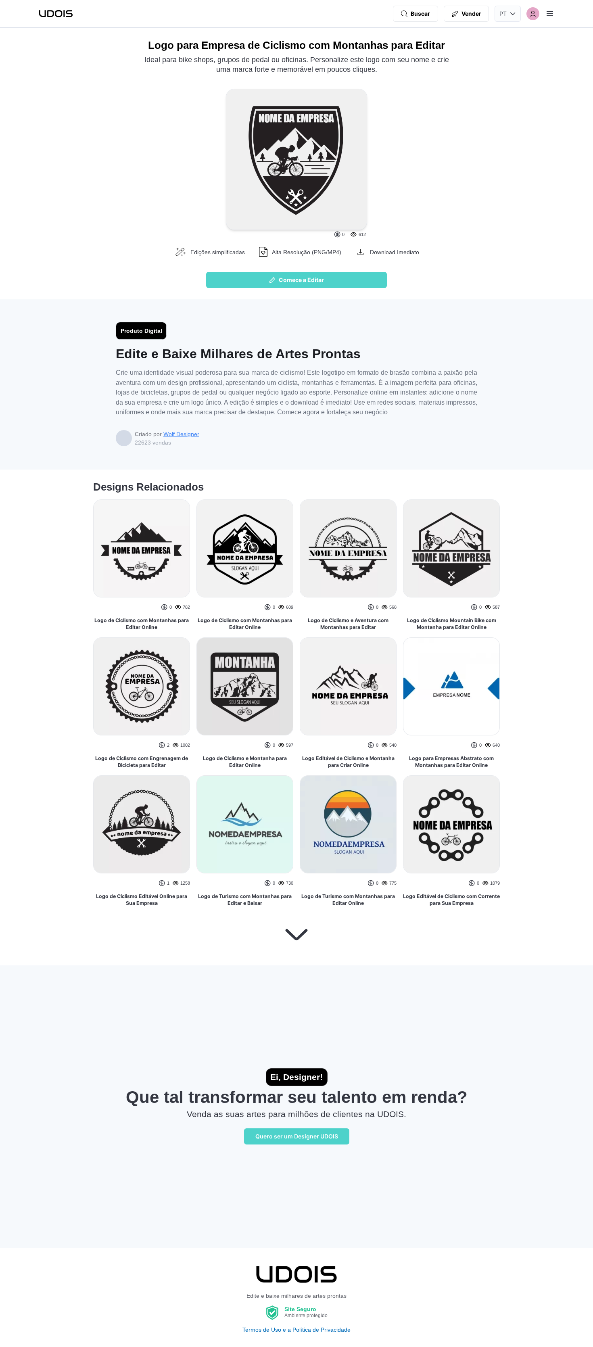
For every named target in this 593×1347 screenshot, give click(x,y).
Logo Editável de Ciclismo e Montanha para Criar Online (348, 762)
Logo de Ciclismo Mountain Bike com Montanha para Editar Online (451, 624)
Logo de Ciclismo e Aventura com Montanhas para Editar (348, 624)
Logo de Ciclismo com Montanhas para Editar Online (141, 624)
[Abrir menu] (550, 14)
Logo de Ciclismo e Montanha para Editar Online (245, 762)
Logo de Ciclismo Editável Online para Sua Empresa (141, 899)
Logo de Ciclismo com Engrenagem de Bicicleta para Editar (141, 762)
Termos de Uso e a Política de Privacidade (296, 1329)
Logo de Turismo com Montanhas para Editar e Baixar (245, 899)
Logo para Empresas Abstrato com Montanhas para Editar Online (451, 762)
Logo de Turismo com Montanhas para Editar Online (348, 899)
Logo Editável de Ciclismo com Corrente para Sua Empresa (451, 899)
